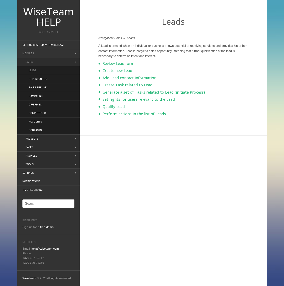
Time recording (32, 189)
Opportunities (38, 79)
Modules (28, 53)
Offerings (35, 104)
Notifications (31, 181)
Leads (32, 70)
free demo (47, 227)
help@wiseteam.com (45, 248)
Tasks (29, 147)
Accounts (35, 121)
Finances (31, 155)
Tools (29, 164)
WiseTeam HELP (48, 16)
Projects (32, 138)
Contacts (35, 130)
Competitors (37, 113)
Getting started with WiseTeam (43, 44)
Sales (29, 62)
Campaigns (35, 96)
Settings (28, 172)
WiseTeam (29, 278)
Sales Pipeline (38, 87)
